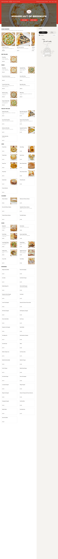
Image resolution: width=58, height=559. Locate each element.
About (56, 1)
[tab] (43, 32)
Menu (50, 1)
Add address (54, 35)
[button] (9, 59)
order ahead (10, 1)
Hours (53, 1)
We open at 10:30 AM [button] (16, 1)
